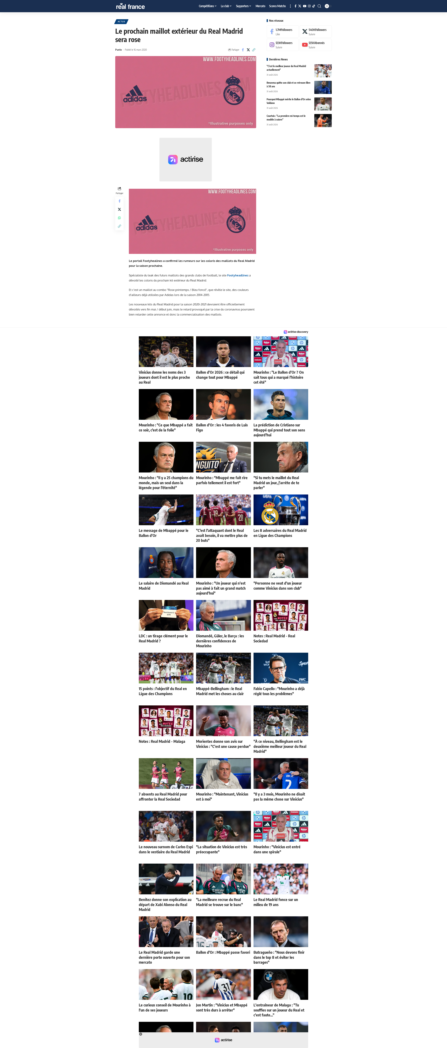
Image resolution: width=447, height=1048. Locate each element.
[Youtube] (316, 45)
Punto (118, 49)
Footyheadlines (237, 275)
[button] (290, 6)
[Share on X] (248, 50)
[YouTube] (304, 6)
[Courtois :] (323, 120)
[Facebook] (295, 6)
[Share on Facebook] (242, 50)
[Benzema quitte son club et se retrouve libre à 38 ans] (323, 87)
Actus (121, 21)
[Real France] (138, 6)
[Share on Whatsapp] (119, 217)
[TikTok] (314, 6)
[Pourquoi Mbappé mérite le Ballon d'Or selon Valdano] (323, 104)
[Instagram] (309, 6)
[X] (299, 6)
